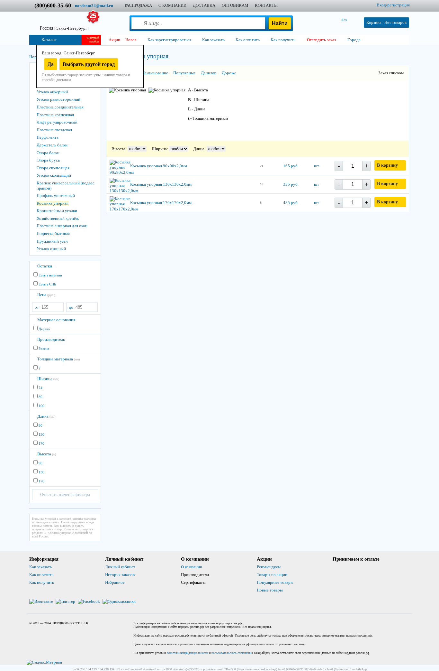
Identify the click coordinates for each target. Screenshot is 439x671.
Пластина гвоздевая (54, 129)
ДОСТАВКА (204, 5)
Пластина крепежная (55, 114)
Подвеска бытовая (53, 233)
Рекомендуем (269, 566)
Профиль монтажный (56, 195)
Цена (46, 294)
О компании (191, 566)
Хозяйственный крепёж (58, 218)
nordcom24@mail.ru (94, 5)
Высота (46, 454)
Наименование (155, 72)
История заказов (120, 574)
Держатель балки (52, 145)
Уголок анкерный (52, 91)
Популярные (184, 72)
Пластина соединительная (60, 107)
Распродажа (138, 5)
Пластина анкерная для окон (62, 225)
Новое (131, 39)
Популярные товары (275, 582)
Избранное (115, 582)
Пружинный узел (52, 241)
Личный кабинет (120, 566)
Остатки (44, 266)
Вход (381, 5)
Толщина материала (58, 359)
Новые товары (270, 590)
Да (51, 64)
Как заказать (40, 566)
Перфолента (47, 137)
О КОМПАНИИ (172, 5)
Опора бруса (48, 160)
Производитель (51, 339)
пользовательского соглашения (232, 653)
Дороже (229, 72)
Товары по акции (272, 574)
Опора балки (48, 152)
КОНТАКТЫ (266, 5)
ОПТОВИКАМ (235, 5)
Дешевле (209, 72)
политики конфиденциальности (187, 653)
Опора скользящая (53, 167)
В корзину (387, 165)
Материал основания (56, 319)
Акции (114, 39)
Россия (64, 28)
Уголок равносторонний (58, 99)
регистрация (398, 5)
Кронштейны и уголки (57, 210)
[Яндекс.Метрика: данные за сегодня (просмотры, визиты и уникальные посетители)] (44, 662)
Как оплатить (41, 574)
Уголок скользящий (54, 175)
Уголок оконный (51, 248)
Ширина (48, 378)
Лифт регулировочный (57, 122)
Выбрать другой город (89, 64)
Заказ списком (391, 72)
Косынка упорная (52, 203)
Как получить (41, 582)
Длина (46, 416)
